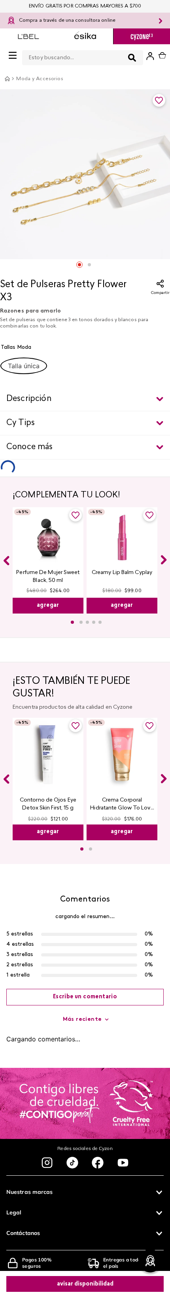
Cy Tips (20, 423)
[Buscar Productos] (113, 57)
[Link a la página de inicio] (7, 78)
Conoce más (29, 447)
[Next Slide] (163, 554)
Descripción (28, 399)
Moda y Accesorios (39, 79)
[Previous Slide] (6, 555)
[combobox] (73, 56)
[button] (24, 366)
